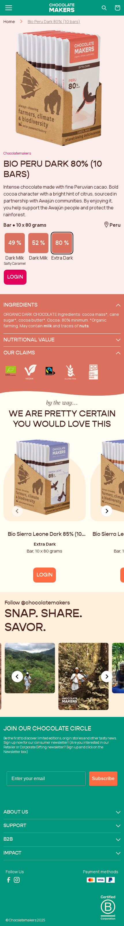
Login (15, 277)
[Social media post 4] (83, 676)
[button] (62, 305)
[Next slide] (106, 511)
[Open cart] (118, 8)
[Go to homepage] (61, 8)
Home (9, 21)
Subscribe (103, 778)
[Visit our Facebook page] (9, 880)
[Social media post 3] (30, 668)
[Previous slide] (17, 676)
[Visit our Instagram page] (17, 880)
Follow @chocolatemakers (37, 603)
